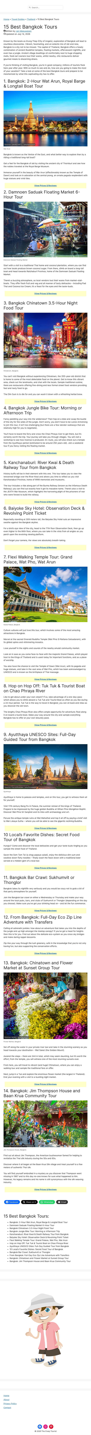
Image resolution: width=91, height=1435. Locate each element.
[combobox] (45, 7)
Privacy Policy (10, 1403)
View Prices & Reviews (45, 185)
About (6, 1399)
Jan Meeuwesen (24, 31)
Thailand (31, 19)
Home (6, 19)
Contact (7, 1407)
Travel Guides (18, 19)
